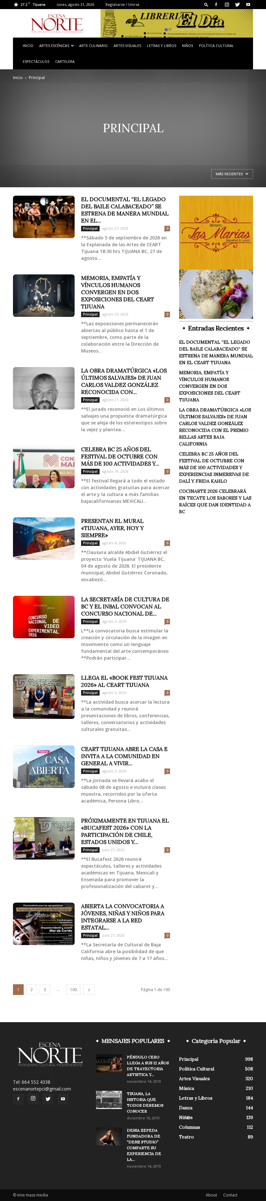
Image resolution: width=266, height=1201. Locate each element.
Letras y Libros (161, 45)
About (211, 1195)
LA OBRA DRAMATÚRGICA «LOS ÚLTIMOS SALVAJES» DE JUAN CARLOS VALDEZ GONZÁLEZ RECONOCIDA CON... (124, 381)
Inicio (28, 45)
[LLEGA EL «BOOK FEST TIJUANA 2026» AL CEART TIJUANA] (44, 696)
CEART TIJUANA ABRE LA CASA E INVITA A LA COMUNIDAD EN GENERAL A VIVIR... (124, 756)
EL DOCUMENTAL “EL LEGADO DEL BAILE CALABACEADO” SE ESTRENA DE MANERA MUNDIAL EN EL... (125, 210)
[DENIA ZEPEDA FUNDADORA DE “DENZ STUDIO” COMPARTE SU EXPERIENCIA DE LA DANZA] (109, 1136)
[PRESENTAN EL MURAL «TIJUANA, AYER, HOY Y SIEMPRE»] (44, 538)
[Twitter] (237, 4)
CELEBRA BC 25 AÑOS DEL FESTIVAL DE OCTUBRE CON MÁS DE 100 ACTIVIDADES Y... (120, 456)
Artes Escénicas (54, 45)
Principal (90, 228)
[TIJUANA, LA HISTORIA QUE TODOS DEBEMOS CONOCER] (109, 1100)
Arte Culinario (93, 45)
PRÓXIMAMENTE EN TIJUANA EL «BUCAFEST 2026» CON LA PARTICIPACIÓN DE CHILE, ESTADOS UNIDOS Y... (125, 831)
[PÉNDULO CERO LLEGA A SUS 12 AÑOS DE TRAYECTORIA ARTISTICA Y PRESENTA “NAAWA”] (109, 1063)
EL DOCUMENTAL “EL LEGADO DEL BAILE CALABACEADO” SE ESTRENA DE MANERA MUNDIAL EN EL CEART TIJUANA (216, 352)
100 (73, 989)
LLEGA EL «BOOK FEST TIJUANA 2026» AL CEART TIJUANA (124, 681)
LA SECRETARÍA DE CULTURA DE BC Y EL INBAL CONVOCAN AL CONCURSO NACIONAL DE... (125, 606)
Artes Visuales (127, 45)
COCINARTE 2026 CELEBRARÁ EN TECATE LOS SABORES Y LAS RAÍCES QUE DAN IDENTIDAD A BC (215, 501)
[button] (206, 4)
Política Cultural (216, 45)
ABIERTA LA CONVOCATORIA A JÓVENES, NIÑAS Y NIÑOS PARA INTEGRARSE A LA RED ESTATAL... (122, 917)
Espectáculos (36, 61)
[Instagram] (227, 4)
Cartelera (65, 61)
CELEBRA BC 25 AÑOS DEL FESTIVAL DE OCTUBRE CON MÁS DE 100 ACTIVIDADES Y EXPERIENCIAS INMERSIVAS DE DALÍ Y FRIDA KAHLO (214, 467)
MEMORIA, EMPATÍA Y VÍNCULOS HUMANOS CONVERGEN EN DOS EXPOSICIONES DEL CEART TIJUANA (117, 292)
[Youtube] (248, 4)
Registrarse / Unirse (122, 4)
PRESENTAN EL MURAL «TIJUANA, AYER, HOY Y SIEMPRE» (112, 528)
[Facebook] (216, 4)
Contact (230, 1195)
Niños (187, 45)
